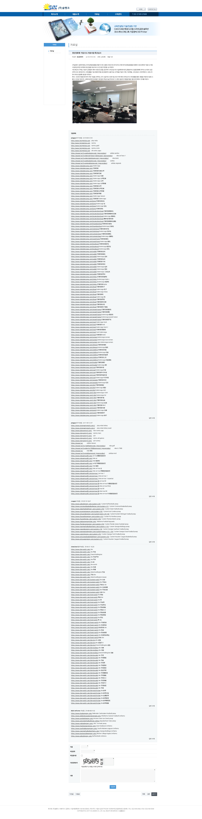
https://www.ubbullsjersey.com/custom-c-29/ (86, 504)
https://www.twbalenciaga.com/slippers (84, 345)
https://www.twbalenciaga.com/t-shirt (83, 392)
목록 (143, 794)
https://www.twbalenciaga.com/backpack (85, 244)
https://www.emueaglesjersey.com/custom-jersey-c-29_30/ (90, 514)
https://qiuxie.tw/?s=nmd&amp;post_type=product (88, 453)
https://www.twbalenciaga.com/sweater (84, 380)
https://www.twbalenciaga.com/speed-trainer (86, 309)
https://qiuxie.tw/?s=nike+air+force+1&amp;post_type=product (91, 155)
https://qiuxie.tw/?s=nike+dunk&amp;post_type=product (89, 158)
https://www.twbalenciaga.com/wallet (84, 251)
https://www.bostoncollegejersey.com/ (84, 733)
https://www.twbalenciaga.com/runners (84, 337)
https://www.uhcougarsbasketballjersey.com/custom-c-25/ (90, 536)
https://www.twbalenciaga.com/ (82, 166)
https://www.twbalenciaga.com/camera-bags (86, 234)
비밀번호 (72, 751)
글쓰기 (154, 794)
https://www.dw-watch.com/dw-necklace (84, 647)
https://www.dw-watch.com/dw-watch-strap (86, 690)
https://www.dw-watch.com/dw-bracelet (84, 655)
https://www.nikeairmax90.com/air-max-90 (85, 481)
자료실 (96, 14)
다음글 (77, 794)
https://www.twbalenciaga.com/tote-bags (85, 229)
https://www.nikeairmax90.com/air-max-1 (84, 473)
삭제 (153, 418)
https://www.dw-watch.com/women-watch (85, 579)
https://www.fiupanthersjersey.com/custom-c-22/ (87, 516)
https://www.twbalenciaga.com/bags (83, 201)
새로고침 (102, 763)
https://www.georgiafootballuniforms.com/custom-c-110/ (90, 526)
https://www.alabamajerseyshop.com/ (83, 521)
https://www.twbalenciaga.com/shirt (83, 385)
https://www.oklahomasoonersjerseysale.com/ (86, 716)
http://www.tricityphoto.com (80, 140)
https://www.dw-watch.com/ (80, 549)
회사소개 (54, 14)
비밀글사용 (73, 755)
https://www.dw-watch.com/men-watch (84, 594)
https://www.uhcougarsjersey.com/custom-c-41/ (87, 539)
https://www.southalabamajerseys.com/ (84, 728)
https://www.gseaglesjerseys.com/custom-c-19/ (86, 529)
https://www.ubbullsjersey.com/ (81, 736)
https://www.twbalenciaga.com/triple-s (84, 276)
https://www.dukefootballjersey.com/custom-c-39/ (87, 509)
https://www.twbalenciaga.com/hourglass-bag (86, 223)
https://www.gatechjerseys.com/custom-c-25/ (86, 534)
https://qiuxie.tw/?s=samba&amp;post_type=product (88, 153)
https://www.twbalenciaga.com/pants (83, 408)
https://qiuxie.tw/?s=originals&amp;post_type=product (89, 163)
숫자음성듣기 (102, 760)
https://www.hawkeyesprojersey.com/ (83, 726)
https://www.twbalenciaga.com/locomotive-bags (87, 211)
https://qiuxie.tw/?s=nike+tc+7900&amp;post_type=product (90, 448)
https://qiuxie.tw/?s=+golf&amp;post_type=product (88, 446)
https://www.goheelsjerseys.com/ (82, 723)
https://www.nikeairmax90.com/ (81, 456)
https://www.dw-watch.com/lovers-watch (84, 622)
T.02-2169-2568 (139, 14)
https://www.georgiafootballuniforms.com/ (85, 731)
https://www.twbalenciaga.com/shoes (83, 287)
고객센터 (118, 14)
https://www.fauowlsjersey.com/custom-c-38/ (86, 519)
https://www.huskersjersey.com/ (81, 713)
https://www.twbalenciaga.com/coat (83, 367)
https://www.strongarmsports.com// (83, 425)
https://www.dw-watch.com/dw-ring (83, 640)
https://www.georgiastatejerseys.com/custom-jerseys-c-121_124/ (92, 531)
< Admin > (121, 811)
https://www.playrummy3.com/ (81, 430)
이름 (71, 747)
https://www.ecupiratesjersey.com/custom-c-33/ (87, 511)
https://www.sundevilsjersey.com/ (82, 718)
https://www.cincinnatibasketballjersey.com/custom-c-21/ (90, 506)
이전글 (71, 794)
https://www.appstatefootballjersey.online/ (85, 721)
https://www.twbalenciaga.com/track (83, 322)
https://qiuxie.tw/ (77, 443)
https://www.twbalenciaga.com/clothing (84, 350)
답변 (150, 418)
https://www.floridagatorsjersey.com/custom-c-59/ (87, 524)
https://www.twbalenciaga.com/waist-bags (85, 239)
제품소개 (75, 14)
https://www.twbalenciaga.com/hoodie (84, 362)
